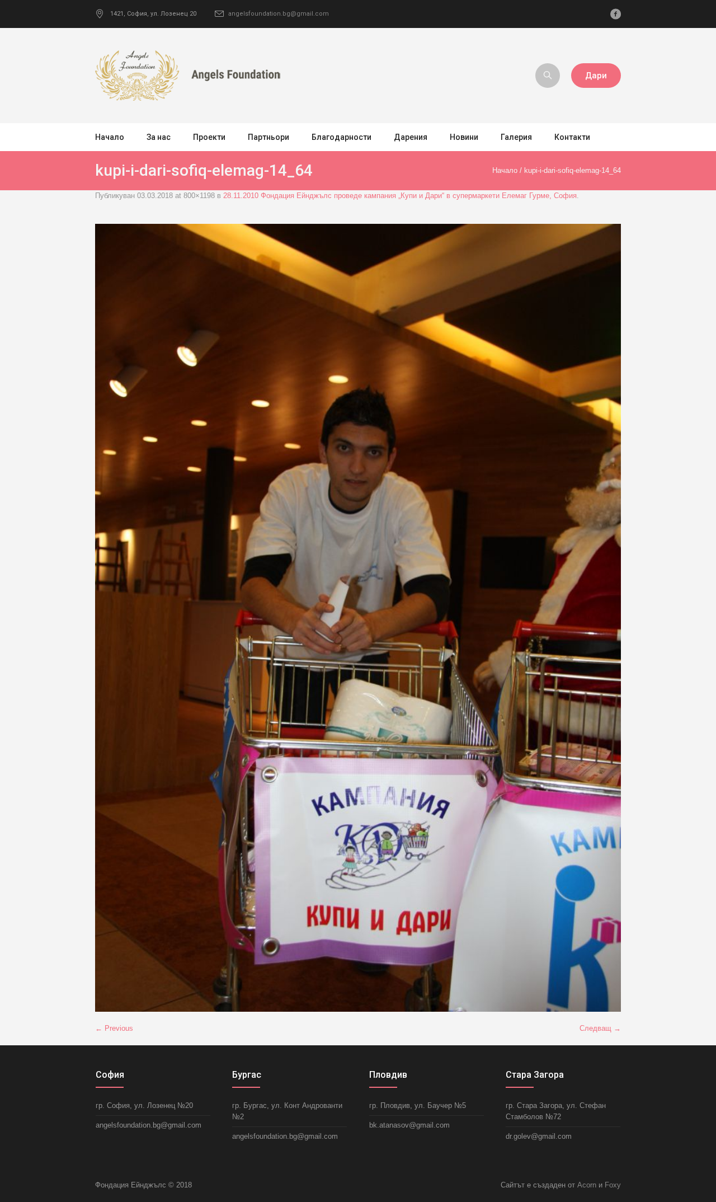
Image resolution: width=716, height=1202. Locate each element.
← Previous (114, 1028)
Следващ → (600, 1028)
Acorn (586, 1185)
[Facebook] (615, 14)
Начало (504, 170)
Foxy (613, 1185)
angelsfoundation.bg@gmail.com (278, 13)
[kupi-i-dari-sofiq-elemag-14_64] (358, 618)
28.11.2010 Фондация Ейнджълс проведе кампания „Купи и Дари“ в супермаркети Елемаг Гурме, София (400, 195)
